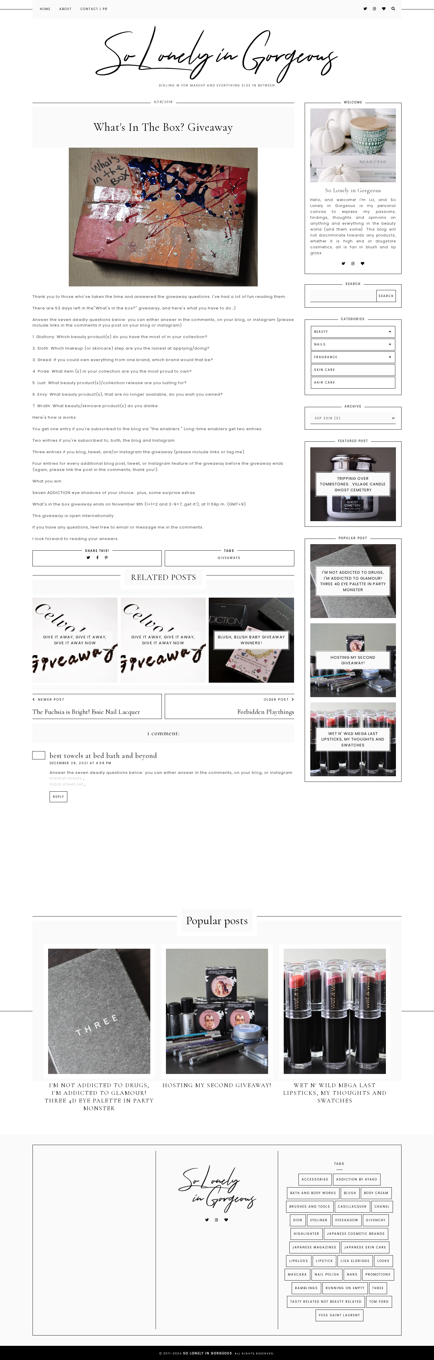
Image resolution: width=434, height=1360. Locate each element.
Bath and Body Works (313, 1193)
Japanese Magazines (315, 1247)
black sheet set (66, 784)
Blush (350, 1193)
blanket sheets (66, 778)
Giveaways (229, 558)
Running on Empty (345, 1288)
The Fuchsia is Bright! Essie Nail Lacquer (86, 712)
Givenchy (376, 1220)
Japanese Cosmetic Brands (356, 1234)
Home (45, 9)
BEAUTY (321, 332)
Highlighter (306, 1234)
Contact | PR (94, 9)
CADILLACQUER (352, 1206)
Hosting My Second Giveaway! (353, 660)
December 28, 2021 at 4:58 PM (81, 763)
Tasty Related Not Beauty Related (326, 1301)
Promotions (378, 1274)
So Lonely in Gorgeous (207, 1353)
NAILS (320, 344)
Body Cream (376, 1193)
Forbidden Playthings (265, 712)
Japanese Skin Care (365, 1247)
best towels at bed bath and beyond (103, 755)
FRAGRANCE (325, 357)
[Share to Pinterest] (106, 557)
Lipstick (324, 1261)
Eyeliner (319, 1220)
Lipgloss (298, 1261)
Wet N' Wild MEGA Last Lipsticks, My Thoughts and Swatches (353, 739)
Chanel (382, 1206)
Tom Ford (379, 1301)
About (65, 9)
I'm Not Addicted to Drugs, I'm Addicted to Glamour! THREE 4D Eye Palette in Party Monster (353, 581)
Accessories (315, 1179)
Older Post (276, 699)
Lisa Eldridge (355, 1261)
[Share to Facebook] (98, 557)
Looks (383, 1261)
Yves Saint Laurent (339, 1315)
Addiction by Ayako (356, 1179)
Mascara (297, 1274)
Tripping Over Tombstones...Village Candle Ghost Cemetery (353, 484)
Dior (298, 1220)
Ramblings (306, 1288)
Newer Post (51, 699)
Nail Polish (327, 1274)
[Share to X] (89, 557)
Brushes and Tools (309, 1206)
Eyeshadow (346, 1220)
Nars (352, 1274)
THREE (378, 1288)
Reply (58, 797)
